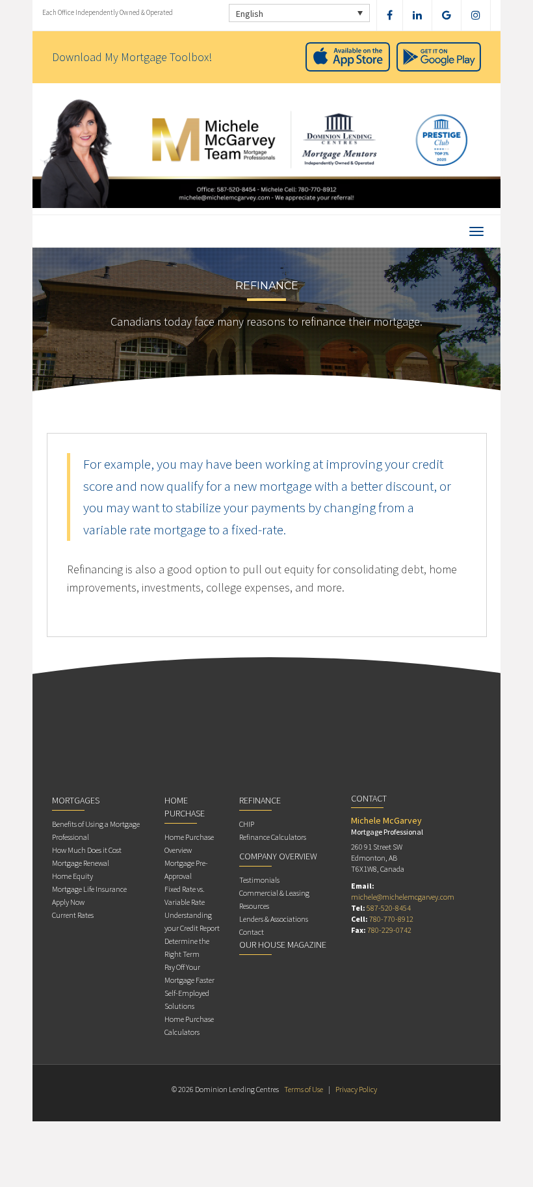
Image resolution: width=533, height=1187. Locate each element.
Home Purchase (184, 806)
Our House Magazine (282, 944)
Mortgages (75, 800)
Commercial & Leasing (274, 893)
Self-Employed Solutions (186, 999)
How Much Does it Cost (87, 850)
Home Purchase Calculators (189, 1025)
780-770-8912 (391, 919)
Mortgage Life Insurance (89, 889)
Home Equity (72, 876)
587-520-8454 (389, 908)
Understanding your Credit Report (192, 921)
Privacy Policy (356, 1089)
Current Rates (73, 915)
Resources (254, 906)
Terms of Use (303, 1089)
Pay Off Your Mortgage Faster (189, 973)
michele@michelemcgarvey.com (402, 897)
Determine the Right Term (186, 947)
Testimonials (259, 880)
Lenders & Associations (273, 919)
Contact (251, 932)
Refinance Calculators (272, 837)
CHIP (246, 824)
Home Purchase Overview (189, 843)
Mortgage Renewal (80, 863)
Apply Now (68, 902)
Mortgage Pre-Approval (186, 869)
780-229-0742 (389, 930)
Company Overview (278, 856)
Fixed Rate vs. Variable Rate (184, 895)
